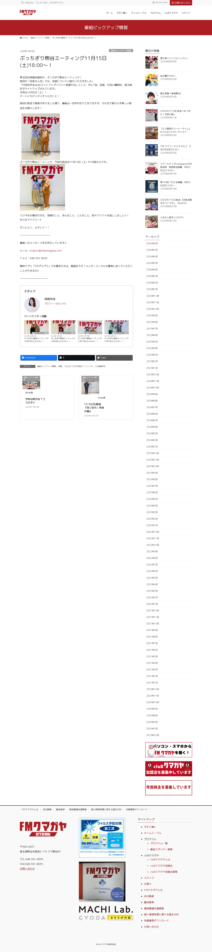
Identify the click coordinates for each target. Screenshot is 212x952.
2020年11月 (152, 695)
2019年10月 (152, 735)
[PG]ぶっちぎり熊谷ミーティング (79, 366)
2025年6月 (152, 335)
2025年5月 (152, 341)
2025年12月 (152, 295)
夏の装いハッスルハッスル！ (174, 58)
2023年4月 (152, 505)
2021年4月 (152, 663)
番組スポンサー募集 (161, 849)
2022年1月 (152, 603)
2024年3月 (152, 433)
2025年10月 (152, 308)
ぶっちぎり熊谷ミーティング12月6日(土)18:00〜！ (63, 340)
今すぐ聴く (150, 827)
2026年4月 (152, 269)
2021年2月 (152, 676)
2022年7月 (152, 564)
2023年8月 (152, 479)
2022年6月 (152, 571)
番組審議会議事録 (78, 809)
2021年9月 (152, 630)
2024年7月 (152, 407)
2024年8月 (152, 400)
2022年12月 (152, 531)
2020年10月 (152, 702)
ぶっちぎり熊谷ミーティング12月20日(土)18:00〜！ (36, 340)
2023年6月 (152, 492)
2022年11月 (152, 538)
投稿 (60, 366)
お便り (147, 884)
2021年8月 (152, 636)
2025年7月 (152, 328)
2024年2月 (152, 440)
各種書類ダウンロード (137, 809)
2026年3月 (152, 276)
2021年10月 (152, 623)
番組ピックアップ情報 (121, 50)
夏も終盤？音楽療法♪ (170, 93)
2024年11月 (152, 381)
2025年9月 (152, 315)
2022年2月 (152, 597)
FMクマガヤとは (30, 809)
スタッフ (149, 878)
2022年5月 (152, 577)
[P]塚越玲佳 (100, 366)
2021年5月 (152, 656)
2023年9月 (152, 472)
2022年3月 (152, 590)
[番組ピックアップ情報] (90, 385)
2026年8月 (152, 243)
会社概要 (47, 809)
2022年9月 (152, 551)
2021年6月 (152, 649)
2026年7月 (152, 249)
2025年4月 (152, 348)
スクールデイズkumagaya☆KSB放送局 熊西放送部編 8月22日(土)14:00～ (176, 167)
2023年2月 (152, 518)
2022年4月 (152, 584)
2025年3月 (152, 354)
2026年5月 (152, 263)
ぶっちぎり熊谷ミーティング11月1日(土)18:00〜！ (116, 340)
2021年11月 (152, 617)
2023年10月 (152, 466)
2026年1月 (152, 289)
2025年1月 (152, 368)
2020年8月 (152, 715)
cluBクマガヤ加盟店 (161, 865)
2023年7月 (152, 485)
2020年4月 (152, 722)
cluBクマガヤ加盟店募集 (164, 871)
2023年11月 (152, 459)
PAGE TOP (204, 920)
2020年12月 (152, 689)
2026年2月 (152, 282)
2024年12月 (152, 374)
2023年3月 (152, 512)
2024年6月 (152, 413)
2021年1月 (152, 682)
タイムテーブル (152, 833)
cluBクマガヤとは (160, 859)
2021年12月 (152, 610)
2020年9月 (152, 708)
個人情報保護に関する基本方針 (106, 809)
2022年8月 (152, 558)
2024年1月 (152, 446)
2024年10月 (152, 387)
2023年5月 (152, 498)
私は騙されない (168, 75)
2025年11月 (152, 302)
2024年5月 (152, 420)
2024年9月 (152, 394)
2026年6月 (152, 256)
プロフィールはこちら (55, 303)
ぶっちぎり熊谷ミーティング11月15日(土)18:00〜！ (90, 340)
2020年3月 (152, 728)
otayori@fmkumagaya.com (46, 250)
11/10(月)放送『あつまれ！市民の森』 (94, 407)
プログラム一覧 (159, 843)
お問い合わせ (27, 868)
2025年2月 (152, 361)
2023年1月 (152, 525)
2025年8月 (152, 322)
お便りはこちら (182, 2)
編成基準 (60, 809)
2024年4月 (152, 426)
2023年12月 (152, 453)
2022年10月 (152, 544)
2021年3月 (152, 669)
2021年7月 (152, 643)
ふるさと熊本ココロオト (172, 217)
